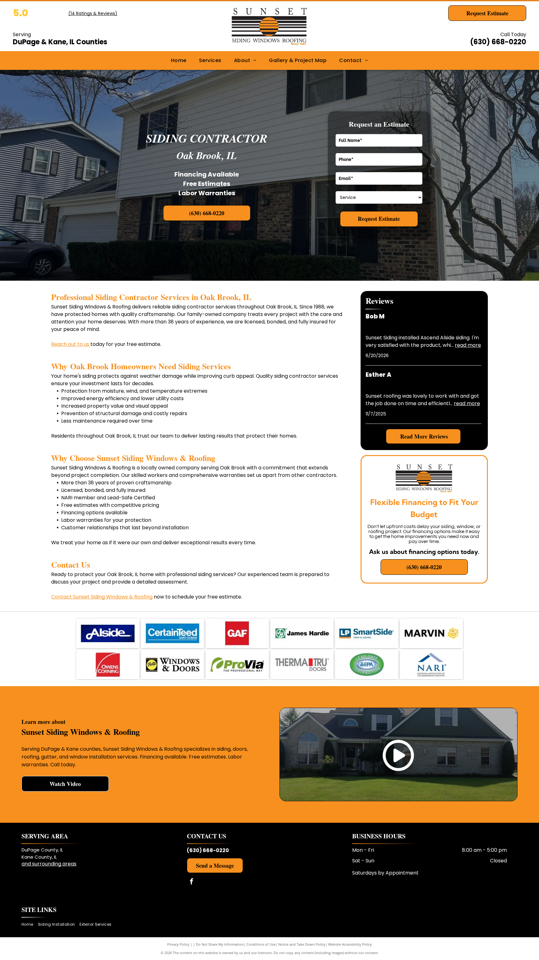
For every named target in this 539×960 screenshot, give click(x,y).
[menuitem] (179, 60)
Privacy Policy (178, 944)
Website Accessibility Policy (350, 944)
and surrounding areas (49, 863)
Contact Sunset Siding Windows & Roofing (102, 596)
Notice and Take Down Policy (301, 944)
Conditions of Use (260, 944)
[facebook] (191, 882)
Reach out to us (70, 344)
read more (468, 345)
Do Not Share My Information (220, 944)
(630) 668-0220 (498, 42)
